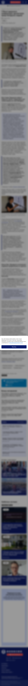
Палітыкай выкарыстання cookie (16, 342)
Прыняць (14, 346)
